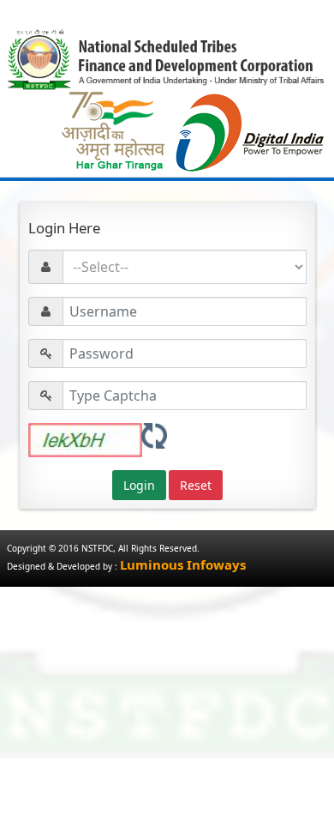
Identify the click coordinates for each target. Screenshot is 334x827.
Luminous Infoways (183, 564)
